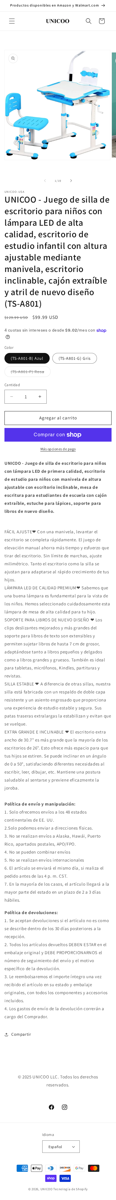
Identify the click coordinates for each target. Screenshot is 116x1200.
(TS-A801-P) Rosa (31, 373)
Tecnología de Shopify (70, 1189)
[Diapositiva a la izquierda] (44, 180)
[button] (11, 21)
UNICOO (46, 1189)
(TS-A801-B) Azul (27, 358)
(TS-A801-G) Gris (75, 358)
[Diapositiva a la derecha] (71, 180)
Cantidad (12, 384)
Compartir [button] (21, 1034)
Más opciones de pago (58, 449)
